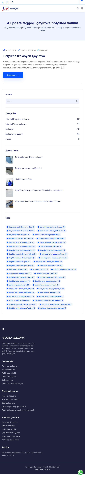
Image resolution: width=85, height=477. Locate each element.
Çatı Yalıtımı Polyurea (11, 433)
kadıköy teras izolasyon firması (21, 277)
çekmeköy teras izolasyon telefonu (49, 300)
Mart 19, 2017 (11, 50)
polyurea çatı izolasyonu (19, 285)
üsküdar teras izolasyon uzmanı (53, 308)
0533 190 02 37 (8, 455)
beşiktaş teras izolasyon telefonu (54, 258)
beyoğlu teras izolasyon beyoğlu (52, 238)
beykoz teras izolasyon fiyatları (21, 231)
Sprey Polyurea (8, 369)
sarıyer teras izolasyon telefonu (21, 293)
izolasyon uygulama (14, 134)
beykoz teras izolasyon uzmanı (47, 235)
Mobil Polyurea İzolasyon (12, 384)
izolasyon (43, 50)
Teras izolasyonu (9, 376)
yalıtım (8, 139)
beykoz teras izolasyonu (19, 235)
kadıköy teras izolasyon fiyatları (52, 277)
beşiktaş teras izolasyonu (19, 262)
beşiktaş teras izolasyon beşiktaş (22, 254)
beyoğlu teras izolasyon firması (21, 242)
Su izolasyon (7, 380)
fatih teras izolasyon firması (51, 265)
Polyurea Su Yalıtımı (10, 440)
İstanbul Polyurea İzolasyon (18, 119)
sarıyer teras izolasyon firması (47, 285)
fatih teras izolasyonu (18, 269)
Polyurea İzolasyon (10, 366)
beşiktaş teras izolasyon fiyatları (22, 258)
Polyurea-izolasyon (28, 50)
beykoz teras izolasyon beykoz (21, 227)
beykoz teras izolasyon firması (52, 227)
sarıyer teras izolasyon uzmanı (21, 296)
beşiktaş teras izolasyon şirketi (21, 265)
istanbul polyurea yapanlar (20, 273)
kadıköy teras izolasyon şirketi (47, 281)
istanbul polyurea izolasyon (64, 269)
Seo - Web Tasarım (42, 470)
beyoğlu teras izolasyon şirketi (52, 250)
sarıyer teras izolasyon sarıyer (51, 289)
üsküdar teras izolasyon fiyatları (22, 308)
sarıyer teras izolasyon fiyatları (21, 289)
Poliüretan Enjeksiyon (11, 436)
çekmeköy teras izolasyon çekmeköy (56, 304)
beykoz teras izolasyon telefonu (52, 231)
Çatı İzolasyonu (8, 403)
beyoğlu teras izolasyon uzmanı (22, 250)
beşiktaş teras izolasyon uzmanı (49, 262)
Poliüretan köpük (9, 373)
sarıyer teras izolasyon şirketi (51, 296)
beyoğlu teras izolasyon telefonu (22, 246)
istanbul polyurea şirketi (47, 273)
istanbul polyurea (40, 269)
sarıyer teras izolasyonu (50, 293)
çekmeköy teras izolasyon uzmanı (22, 304)
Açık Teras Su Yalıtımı (11, 399)
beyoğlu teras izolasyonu (51, 246)
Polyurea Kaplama (9, 422)
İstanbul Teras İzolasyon (16, 124)
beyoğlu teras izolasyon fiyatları (52, 242)
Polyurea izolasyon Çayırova (24, 56)
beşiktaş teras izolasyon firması (54, 254)
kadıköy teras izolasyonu (19, 281)
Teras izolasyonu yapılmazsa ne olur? (18, 410)
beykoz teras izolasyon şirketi (21, 238)
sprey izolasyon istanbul (19, 300)
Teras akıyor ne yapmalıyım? (14, 406)
